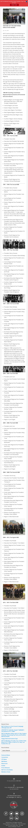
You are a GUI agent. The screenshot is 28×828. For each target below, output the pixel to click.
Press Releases (5, 767)
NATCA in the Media (7, 770)
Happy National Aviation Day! (9, 738)
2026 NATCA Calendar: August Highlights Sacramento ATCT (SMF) (12, 730)
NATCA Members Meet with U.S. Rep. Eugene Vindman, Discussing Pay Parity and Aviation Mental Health (13, 735)
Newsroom (4, 763)
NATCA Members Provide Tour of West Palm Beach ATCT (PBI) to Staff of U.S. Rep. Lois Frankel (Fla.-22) (13, 742)
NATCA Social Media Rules (12, 825)
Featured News (5, 755)
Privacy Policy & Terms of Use (10, 824)
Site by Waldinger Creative (14, 826)
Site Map (21, 825)
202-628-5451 (11, 787)
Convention (4, 757)
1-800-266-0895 (19, 787)
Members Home (5, 772)
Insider (3, 765)
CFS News (4, 759)
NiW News (4, 761)
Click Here (18, 780)
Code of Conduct (22, 824)
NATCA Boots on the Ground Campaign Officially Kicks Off (12, 727)
